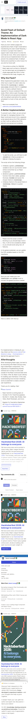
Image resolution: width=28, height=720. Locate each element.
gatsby (3, 41)
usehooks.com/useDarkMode (12, 106)
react (22, 41)
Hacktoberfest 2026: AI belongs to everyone (12, 443)
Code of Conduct (9, 490)
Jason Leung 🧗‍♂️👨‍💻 (10, 18)
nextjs (9, 41)
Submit (6, 485)
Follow (14, 562)
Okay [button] (4, 717)
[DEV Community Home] (6, 2)
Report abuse (19, 490)
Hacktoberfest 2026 (7, 674)
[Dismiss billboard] (26, 683)
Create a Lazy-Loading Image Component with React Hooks (13, 606)
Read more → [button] (6, 548)
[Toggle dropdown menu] (26, 411)
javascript (16, 41)
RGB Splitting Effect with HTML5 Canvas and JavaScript (14, 597)
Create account (21, 2)
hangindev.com (17, 21)
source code (17, 352)
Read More (5, 468)
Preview (14, 485)
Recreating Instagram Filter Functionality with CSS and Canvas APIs (14, 589)
